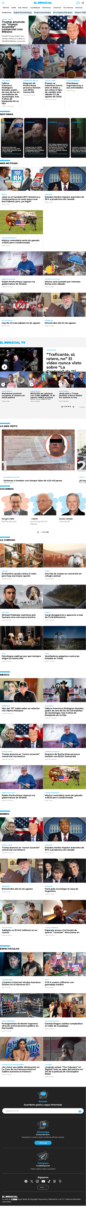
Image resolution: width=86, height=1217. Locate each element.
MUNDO (4, 814)
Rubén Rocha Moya (23, 12)
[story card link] (57, 30)
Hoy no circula (7, 320)
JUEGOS (6, 7)
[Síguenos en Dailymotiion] (60, 1181)
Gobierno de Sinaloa (30, 80)
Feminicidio (6, 706)
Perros (47, 612)
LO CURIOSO (7, 540)
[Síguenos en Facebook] (25, 1181)
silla (3, 653)
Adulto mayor (7, 927)
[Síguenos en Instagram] (37, 1181)
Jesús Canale (66, 519)
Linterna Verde (7, 980)
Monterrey (46, 7)
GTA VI (47, 980)
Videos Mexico (51, 350)
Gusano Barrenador (9, 238)
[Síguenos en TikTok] (49, 1181)
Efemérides (49, 320)
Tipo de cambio (50, 80)
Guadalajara (35, 7)
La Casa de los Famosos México (13, 1064)
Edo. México (23, 7)
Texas (47, 653)
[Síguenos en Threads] (54, 1181)
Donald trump (7, 19)
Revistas (79, 7)
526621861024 (43, 1135)
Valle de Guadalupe (52, 1021)
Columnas (57, 7)
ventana (5, 571)
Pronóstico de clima (52, 279)
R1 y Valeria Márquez (62, 12)
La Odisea (48, 1064)
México (4, 194)
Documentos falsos (11, 477)
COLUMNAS (7, 489)
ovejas (47, 571)
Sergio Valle (8, 519)
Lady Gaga (5, 612)
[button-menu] (3, 3)
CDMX (13, 7)
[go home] (43, 1196)
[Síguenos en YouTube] (43, 1181)
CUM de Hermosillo (8, 1021)
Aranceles (48, 194)
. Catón (34, 519)
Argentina (48, 886)
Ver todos (82, 407)
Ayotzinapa (6, 80)
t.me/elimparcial (43, 1166)
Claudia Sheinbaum (73, 80)
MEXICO (4, 674)
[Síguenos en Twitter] (31, 1181)
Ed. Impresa (68, 7)
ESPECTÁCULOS (9, 948)
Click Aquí (43, 1143)
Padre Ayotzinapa (42, 12)
